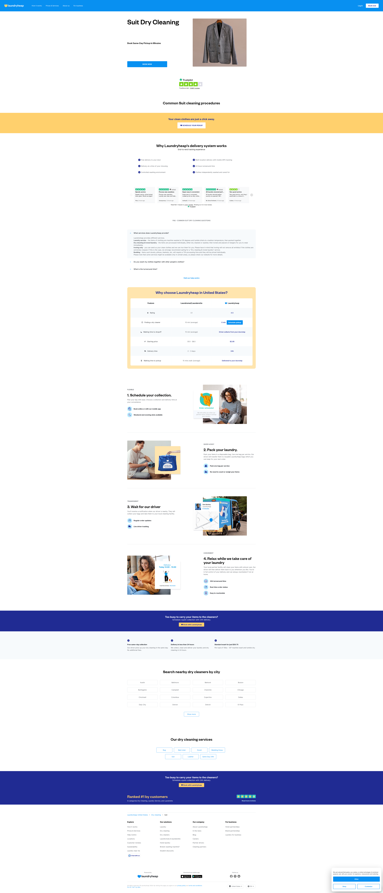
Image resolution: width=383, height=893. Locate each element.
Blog (194, 835)
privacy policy (181, 885)
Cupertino (208, 697)
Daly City (142, 705)
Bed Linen (182, 750)
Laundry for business (233, 835)
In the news (197, 831)
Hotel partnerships (232, 827)
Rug (164, 750)
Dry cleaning (156, 815)
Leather (190, 757)
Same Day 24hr (208, 757)
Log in (360, 6)
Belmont (208, 682)
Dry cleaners (164, 835)
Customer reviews (134, 843)
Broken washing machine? (170, 847)
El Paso (240, 705)
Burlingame (142, 690)
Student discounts (167, 851)
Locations (131, 839)
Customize (368, 886)
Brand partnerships (232, 831)
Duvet (199, 750)
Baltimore (175, 682)
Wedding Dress (217, 750)
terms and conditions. (195, 885)
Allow (356, 879)
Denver (175, 705)
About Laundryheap (200, 827)
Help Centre (131, 835)
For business (78, 6)
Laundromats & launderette (170, 839)
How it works (37, 6)
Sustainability (132, 847)
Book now (372, 6)
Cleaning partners (199, 847)
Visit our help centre (191, 278)
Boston (240, 682)
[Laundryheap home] (14, 5)
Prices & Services (52, 6)
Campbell (175, 690)
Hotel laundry (165, 843)
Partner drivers (198, 843)
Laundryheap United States (137, 815)
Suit (173, 757)
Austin (142, 682)
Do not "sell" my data (133, 887)
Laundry (163, 827)
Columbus (175, 697)
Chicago (240, 690)
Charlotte (207, 690)
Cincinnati (142, 697)
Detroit (208, 705)
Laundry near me (133, 851)
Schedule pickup (234, 322)
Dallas (240, 697)
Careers (196, 839)
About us (66, 6)
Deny (344, 886)
